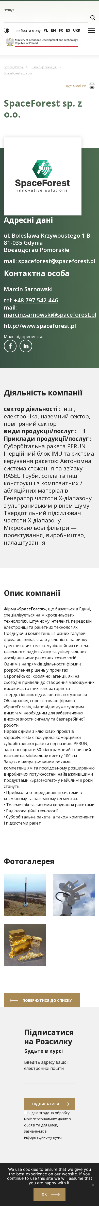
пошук (9, 9)
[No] (92, 1184)
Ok (44, 1194)
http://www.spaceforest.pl (40, 326)
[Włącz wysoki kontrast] (6, 30)
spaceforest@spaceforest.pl (56, 261)
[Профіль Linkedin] (26, 346)
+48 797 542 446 (36, 300)
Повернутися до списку (47, 1000)
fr (61, 30)
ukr (76, 30)
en (53, 30)
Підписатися (45, 1103)
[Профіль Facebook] (10, 346)
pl (46, 30)
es (68, 30)
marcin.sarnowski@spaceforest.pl (50, 314)
